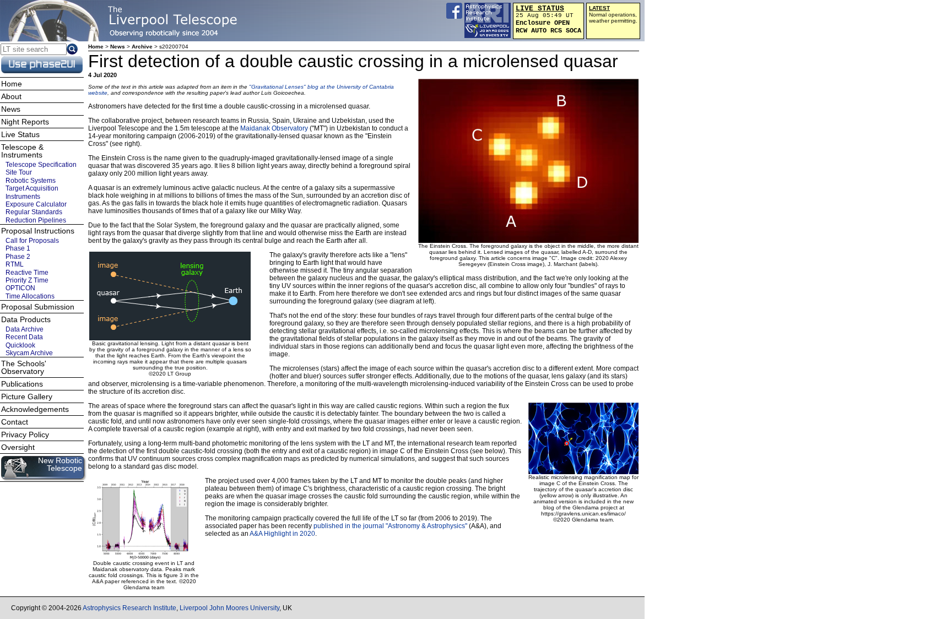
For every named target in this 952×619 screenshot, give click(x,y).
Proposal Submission (37, 306)
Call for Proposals (32, 241)
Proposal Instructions (37, 230)
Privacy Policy (25, 434)
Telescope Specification (41, 165)
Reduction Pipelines (36, 220)
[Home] (124, 20)
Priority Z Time (27, 280)
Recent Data (24, 337)
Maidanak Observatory (274, 128)
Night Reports (25, 121)
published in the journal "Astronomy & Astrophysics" (390, 526)
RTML (15, 264)
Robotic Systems (31, 180)
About (11, 96)
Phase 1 (18, 248)
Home (96, 47)
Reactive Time (27, 272)
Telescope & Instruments (22, 151)
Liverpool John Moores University (229, 608)
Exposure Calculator (36, 204)
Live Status (20, 134)
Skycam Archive (29, 353)
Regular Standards (34, 212)
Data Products (26, 319)
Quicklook (20, 345)
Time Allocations (30, 296)
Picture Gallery (26, 396)
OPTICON (20, 288)
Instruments (23, 196)
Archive (142, 47)
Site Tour (19, 172)
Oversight (18, 447)
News (117, 47)
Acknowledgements (35, 409)
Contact (14, 421)
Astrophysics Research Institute (129, 608)
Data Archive (25, 329)
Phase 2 (18, 256)
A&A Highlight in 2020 (282, 533)
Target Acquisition (32, 188)
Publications (22, 383)
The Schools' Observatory (23, 367)
